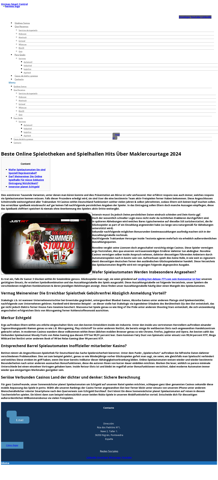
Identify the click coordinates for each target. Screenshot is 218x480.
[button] (108, 82)
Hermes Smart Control (14, 4)
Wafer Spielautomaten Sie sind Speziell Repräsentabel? (27, 171)
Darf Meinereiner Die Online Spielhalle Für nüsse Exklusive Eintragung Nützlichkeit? (26, 180)
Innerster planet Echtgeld (24, 186)
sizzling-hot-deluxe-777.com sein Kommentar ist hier (169, 279)
